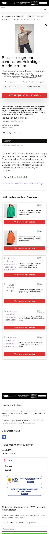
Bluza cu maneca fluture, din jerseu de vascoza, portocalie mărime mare (30, 238)
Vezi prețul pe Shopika (24, 222)
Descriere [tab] (8, 141)
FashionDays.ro (17, 121)
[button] (46, 25)
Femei (20, 16)
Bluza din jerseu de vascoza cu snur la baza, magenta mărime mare (30, 344)
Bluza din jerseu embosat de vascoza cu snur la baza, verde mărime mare (30, 212)
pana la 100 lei (7, 450)
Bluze (30, 16)
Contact (8, 466)
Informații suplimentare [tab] (13, 145)
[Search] (45, 9)
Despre (8, 470)
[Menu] (3, 9)
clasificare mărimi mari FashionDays (25, 183)
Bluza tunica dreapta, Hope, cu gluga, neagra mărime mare (31, 291)
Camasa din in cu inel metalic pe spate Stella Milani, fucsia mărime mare (31, 318)
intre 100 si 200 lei (9, 453)
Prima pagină (7, 16)
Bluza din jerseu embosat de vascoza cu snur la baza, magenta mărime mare (30, 265)
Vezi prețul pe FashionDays (25, 95)
